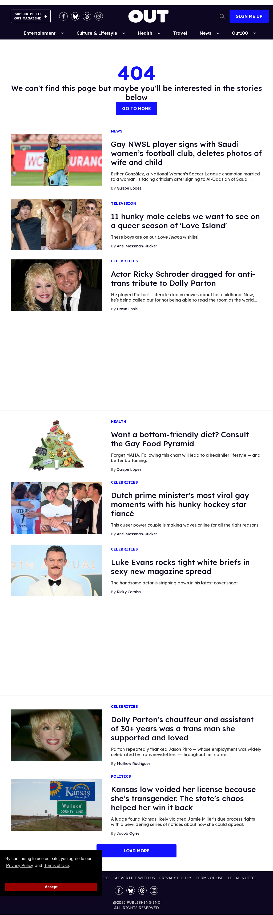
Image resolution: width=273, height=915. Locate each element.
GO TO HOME (136, 108)
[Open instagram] (98, 16)
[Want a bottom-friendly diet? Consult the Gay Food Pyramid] (56, 445)
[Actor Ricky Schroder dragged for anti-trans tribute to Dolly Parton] (56, 284)
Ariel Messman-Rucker (137, 246)
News (205, 33)
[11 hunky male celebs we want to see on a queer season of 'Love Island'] (56, 224)
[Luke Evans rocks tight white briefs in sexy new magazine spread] (56, 570)
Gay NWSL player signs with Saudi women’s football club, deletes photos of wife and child (186, 153)
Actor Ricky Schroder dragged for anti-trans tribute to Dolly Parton (183, 278)
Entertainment (40, 33)
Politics (121, 776)
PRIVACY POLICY (175, 878)
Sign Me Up (249, 16)
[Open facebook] (63, 16)
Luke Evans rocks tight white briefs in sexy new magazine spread (180, 566)
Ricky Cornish (129, 592)
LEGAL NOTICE (242, 878)
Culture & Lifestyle (97, 33)
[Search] (222, 16)
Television (123, 203)
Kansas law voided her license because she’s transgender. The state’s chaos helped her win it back (183, 798)
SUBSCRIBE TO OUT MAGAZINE (27, 16)
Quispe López (129, 188)
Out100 (240, 33)
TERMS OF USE (209, 878)
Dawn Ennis (127, 309)
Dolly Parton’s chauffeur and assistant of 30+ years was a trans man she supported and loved (182, 728)
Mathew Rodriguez (133, 763)
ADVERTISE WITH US (135, 878)
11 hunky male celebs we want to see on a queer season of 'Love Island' (185, 221)
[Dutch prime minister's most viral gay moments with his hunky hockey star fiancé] (56, 508)
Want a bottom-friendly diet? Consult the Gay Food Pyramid (180, 439)
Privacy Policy (19, 865)
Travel (180, 33)
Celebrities (124, 261)
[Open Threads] (87, 16)
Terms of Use (56, 865)
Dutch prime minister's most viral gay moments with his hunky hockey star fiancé (180, 504)
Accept (51, 887)
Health (145, 33)
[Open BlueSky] (75, 16)
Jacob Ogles (128, 833)
